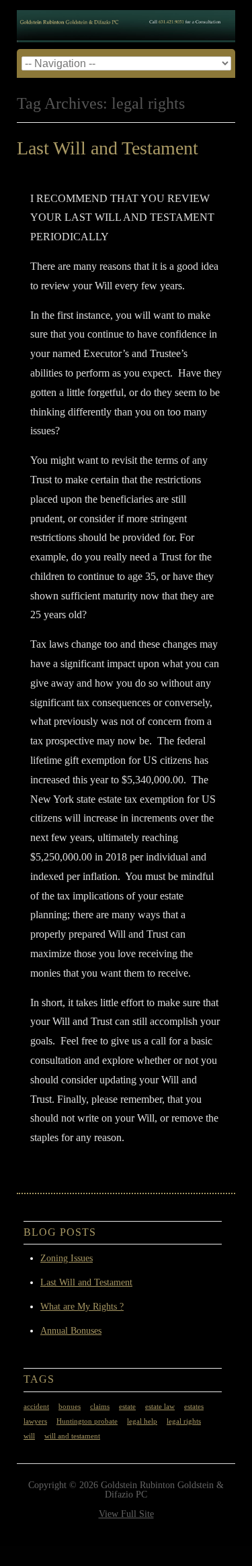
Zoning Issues (66, 1258)
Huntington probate (87, 1421)
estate (127, 1406)
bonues (69, 1406)
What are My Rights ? (82, 1307)
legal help (142, 1421)
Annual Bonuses (70, 1331)
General (82, 1166)
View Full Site (126, 1514)
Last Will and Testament (107, 148)
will (29, 1436)
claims (100, 1406)
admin (134, 169)
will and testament (72, 1436)
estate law (160, 1406)
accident (36, 1406)
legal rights (184, 1421)
